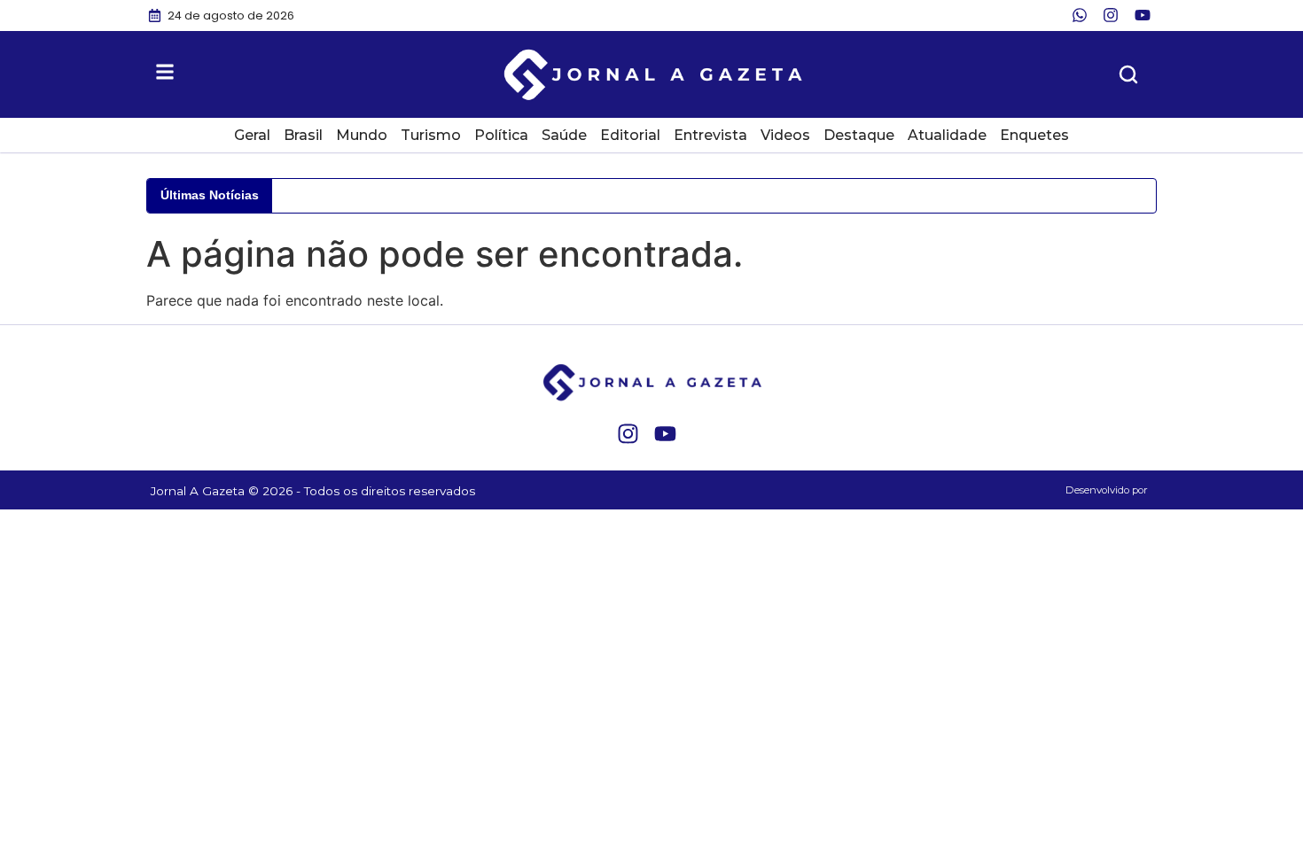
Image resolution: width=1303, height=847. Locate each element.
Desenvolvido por (1106, 490)
